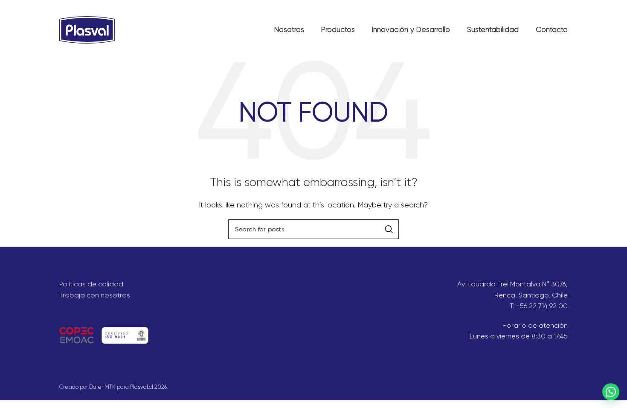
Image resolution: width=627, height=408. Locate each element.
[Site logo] (87, 29)
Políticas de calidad (91, 284)
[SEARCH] (389, 229)
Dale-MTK (102, 387)
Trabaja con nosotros (94, 295)
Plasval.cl (141, 387)
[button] (610, 391)
